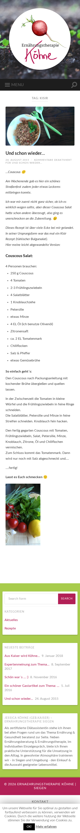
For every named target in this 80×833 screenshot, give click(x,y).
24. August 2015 (17, 160)
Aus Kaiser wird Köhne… (22, 656)
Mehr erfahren (46, 826)
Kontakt (40, 801)
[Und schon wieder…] (40, 126)
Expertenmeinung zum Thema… (27, 664)
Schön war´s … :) (16, 677)
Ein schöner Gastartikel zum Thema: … (32, 685)
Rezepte (10, 628)
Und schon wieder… (25, 153)
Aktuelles (11, 620)
